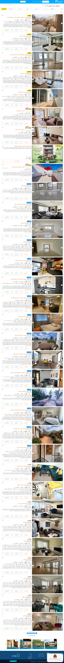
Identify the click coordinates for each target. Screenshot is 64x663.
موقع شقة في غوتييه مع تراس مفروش (24, 447)
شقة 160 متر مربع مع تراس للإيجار (24, 92)
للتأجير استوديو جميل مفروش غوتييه (24, 316)
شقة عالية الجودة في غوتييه (26, 185)
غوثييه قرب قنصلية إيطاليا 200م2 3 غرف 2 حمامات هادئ (20, 54)
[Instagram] (12, 656)
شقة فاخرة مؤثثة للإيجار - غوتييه (25, 35)
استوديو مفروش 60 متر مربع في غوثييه (24, 466)
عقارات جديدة (39, 1)
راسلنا (31, 654)
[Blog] (15, 656)
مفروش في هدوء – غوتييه (20, 129)
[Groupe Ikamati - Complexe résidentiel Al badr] (27, 640)
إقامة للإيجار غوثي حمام (6, 4)
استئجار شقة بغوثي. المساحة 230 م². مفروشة (22, 204)
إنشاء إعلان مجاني (23, 1)
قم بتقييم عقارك (46, 1)
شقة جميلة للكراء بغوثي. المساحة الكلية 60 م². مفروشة (21, 372)
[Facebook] (19, 656)
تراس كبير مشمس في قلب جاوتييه (18, 166)
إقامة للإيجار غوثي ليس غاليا (11, 4)
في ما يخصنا (30, 653)
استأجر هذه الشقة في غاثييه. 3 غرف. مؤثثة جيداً (22, 428)
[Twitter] (17, 656)
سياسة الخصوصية (29, 658)
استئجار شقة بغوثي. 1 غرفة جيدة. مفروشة (23, 260)
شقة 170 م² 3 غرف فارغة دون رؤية (24, 503)
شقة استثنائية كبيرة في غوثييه (25, 73)
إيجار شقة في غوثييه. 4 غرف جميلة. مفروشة (23, 335)
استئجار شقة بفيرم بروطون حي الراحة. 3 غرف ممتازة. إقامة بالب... (18, 17)
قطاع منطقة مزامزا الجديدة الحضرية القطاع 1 (22, 146)
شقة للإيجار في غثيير (27, 540)
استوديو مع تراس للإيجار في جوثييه (24, 391)
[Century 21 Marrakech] (42, 640)
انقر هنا (37, 661)
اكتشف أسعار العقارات (41, 656)
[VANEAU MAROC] (55, 640)
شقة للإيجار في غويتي (27, 578)
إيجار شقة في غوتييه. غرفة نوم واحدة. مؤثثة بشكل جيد (21, 297)
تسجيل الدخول (29, 1)
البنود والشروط (30, 657)
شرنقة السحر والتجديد (20, 110)
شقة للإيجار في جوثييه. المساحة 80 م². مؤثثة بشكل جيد (21, 279)
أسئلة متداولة (30, 656)
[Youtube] (14, 656)
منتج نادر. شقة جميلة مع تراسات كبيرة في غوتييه (22, 353)
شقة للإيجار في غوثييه (27, 241)
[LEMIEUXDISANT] (16, 640)
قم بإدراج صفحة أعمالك (41, 654)
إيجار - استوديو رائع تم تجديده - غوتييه (24, 484)
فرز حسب (61, 11)
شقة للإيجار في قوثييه (27, 522)
